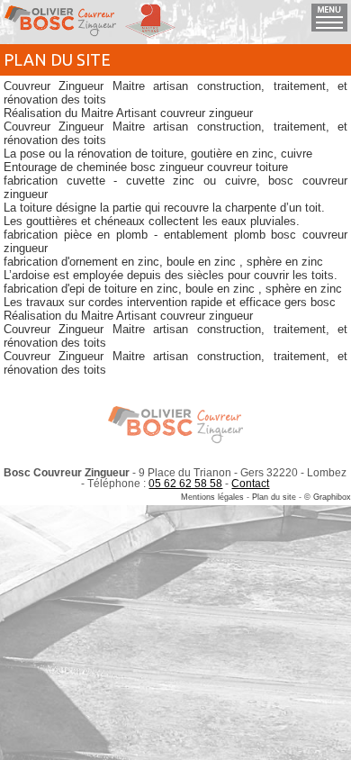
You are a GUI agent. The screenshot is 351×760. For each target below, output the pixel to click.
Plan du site (274, 497)
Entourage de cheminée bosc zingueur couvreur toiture (146, 167)
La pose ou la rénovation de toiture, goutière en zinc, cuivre (158, 153)
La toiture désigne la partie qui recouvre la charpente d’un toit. (164, 207)
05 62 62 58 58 (185, 483)
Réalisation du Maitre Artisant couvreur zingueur (128, 113)
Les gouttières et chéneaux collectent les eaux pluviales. (152, 221)
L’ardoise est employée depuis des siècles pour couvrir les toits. (171, 275)
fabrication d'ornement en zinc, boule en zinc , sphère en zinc (163, 261)
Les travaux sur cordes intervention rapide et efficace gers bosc (170, 302)
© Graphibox (327, 497)
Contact (250, 483)
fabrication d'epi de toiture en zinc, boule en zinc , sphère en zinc (173, 288)
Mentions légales (212, 497)
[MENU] (329, 27)
